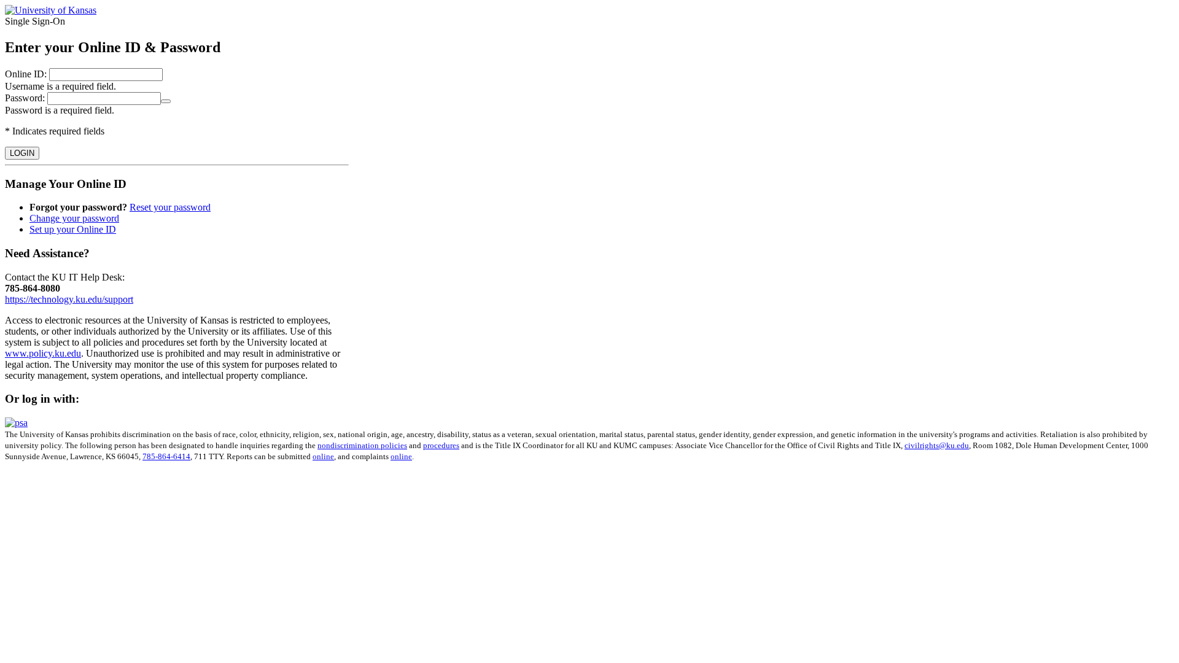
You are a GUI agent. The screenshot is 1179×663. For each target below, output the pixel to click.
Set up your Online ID (72, 229)
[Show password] (166, 101)
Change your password (74, 218)
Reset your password (170, 207)
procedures (441, 445)
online (323, 456)
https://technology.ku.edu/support (69, 299)
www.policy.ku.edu (43, 353)
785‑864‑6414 (166, 456)
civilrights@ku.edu (937, 445)
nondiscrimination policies (362, 445)
